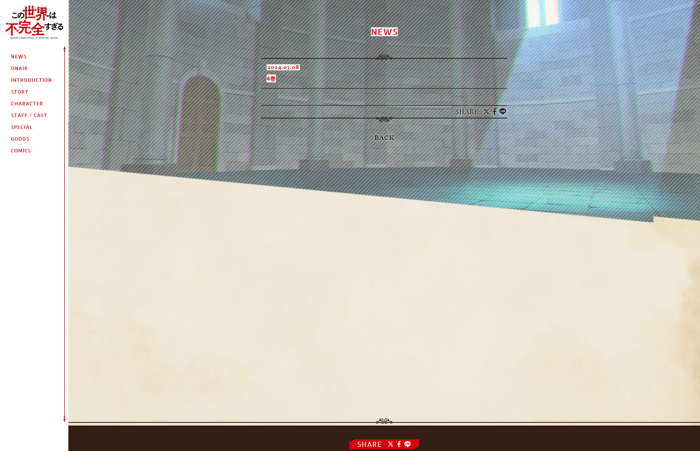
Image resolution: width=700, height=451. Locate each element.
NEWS (19, 56)
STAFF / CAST (29, 115)
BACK (384, 137)
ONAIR (19, 68)
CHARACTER (27, 103)
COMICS (21, 150)
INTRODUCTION (31, 79)
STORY (19, 91)
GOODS (20, 138)
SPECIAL (22, 127)
